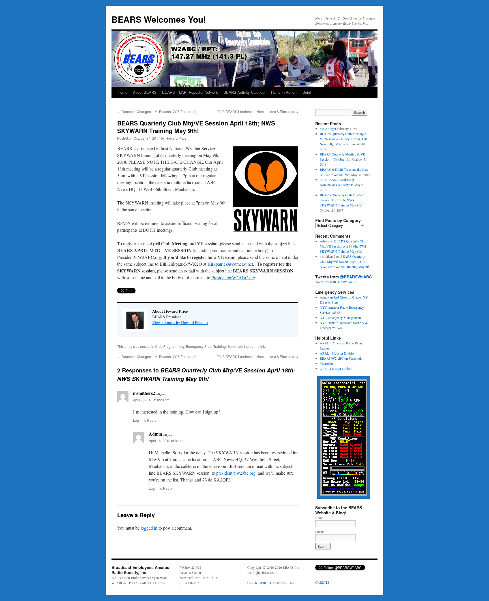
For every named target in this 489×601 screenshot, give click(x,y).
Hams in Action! (284, 92)
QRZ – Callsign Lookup (336, 368)
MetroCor (326, 363)
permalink (257, 346)
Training (219, 346)
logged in (149, 528)
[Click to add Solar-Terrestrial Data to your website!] (343, 497)
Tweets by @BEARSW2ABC (335, 282)
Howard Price (176, 138)
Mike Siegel (328, 128)
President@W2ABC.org (233, 277)
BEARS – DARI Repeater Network (190, 92)
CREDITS (322, 582)
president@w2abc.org (236, 473)
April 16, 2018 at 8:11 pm (168, 440)
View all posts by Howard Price (180, 322)
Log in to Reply (144, 420)
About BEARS (144, 92)
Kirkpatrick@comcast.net (230, 264)
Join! (307, 92)
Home (122, 92)
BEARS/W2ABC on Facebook (341, 358)
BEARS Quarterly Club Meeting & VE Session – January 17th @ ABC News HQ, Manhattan (344, 138)
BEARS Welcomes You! (158, 19)
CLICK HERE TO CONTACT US (270, 582)
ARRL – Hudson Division (337, 353)
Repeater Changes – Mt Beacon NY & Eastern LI (156, 111)
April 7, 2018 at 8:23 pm (151, 399)
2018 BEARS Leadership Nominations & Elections (257, 111)
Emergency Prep (199, 346)
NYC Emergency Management (340, 317)
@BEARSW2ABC (356, 277)
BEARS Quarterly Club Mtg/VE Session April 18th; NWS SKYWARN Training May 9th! (342, 200)
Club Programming (169, 346)
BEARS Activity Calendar (244, 92)
